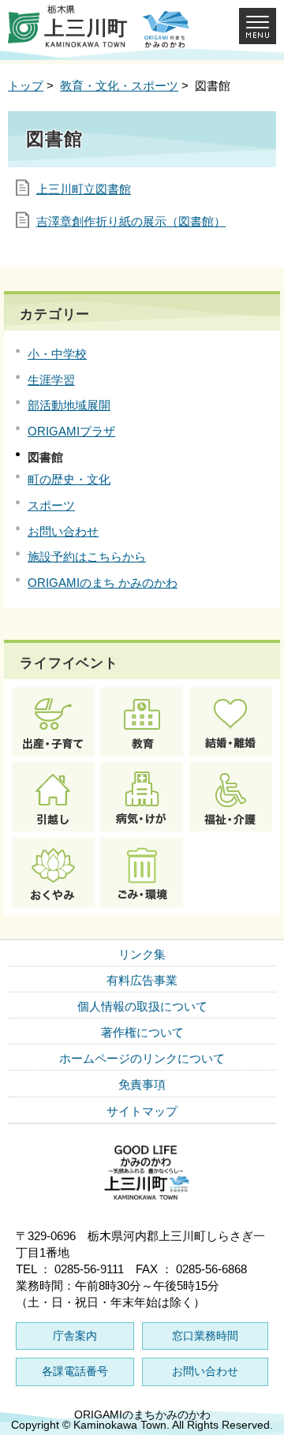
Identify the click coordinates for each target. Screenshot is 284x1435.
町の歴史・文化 (69, 479)
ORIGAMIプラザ (71, 431)
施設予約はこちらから (87, 556)
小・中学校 (57, 354)
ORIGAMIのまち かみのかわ (103, 582)
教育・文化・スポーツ (119, 85)
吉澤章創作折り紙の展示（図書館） (131, 221)
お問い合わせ (63, 531)
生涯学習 (51, 380)
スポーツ (51, 505)
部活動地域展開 (69, 405)
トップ (25, 85)
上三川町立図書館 (83, 189)
